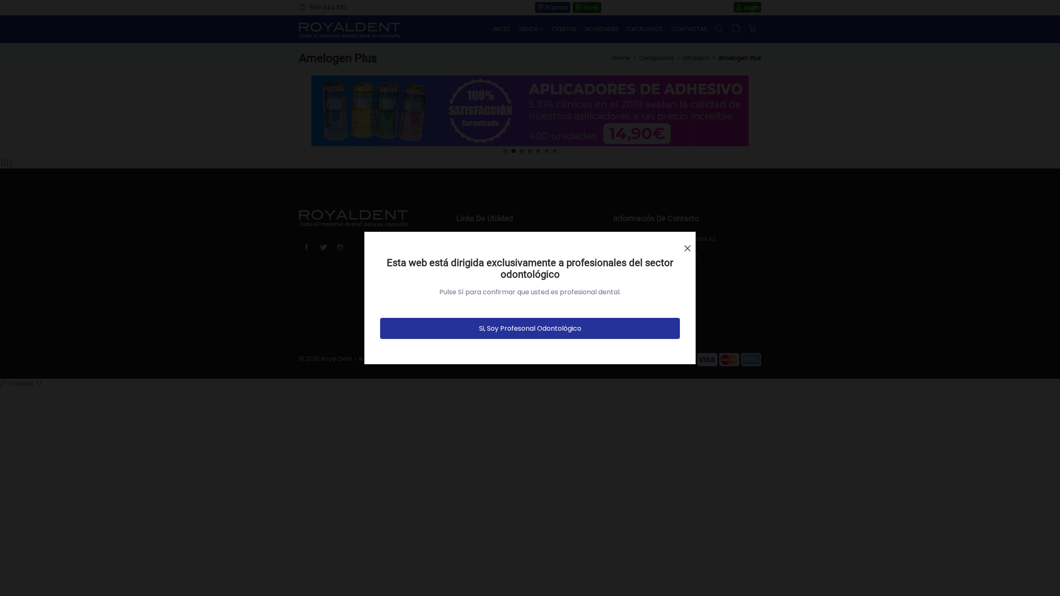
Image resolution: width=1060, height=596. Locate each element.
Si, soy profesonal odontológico (530, 328)
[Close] (687, 244)
